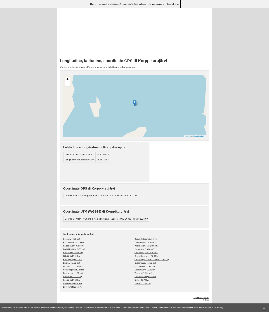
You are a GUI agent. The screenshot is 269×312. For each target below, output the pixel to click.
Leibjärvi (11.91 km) (71, 263)
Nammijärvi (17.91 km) (72, 283)
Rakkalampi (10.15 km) (73, 253)
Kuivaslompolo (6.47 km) (145, 242)
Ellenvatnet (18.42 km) (72, 287)
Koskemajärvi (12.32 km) (145, 270)
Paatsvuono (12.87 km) (73, 273)
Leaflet (187, 136)
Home (93, 4)
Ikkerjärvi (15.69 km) (71, 280)
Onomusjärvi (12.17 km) (144, 266)
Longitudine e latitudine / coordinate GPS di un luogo (122, 4)
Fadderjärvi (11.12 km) (72, 259)
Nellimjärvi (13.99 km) (72, 277)
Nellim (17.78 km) (141, 280)
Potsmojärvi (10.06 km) (144, 249)
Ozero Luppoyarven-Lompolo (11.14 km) (151, 259)
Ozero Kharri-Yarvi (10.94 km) (147, 256)
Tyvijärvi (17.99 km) (142, 283)
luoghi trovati (173, 4)
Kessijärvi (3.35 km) (71, 239)
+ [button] (67, 79)
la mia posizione (156, 4)
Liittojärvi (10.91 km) (71, 256)
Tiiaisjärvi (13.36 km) (143, 273)
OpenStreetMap (199, 136)
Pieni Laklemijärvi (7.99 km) (146, 246)
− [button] (67, 84)
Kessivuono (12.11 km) (73, 266)
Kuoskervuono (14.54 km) (145, 277)
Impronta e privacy (201, 298)
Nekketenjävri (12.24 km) (73, 270)
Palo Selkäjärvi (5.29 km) (73, 242)
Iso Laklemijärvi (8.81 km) (74, 249)
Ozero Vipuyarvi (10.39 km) (146, 253)
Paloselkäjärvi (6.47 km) (73, 246)
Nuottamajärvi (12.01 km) (145, 263)
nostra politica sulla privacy (211, 308)
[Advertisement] (134, 34)
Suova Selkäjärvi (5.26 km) (145, 239)
